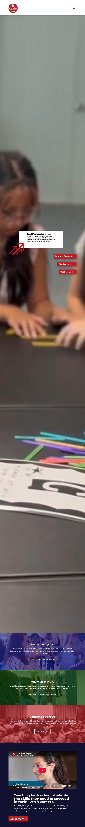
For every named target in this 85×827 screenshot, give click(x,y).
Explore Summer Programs (42, 659)
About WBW (17, 819)
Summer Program (64, 256)
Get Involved (66, 272)
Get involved (42, 732)
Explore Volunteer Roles (42, 694)
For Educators (66, 264)
